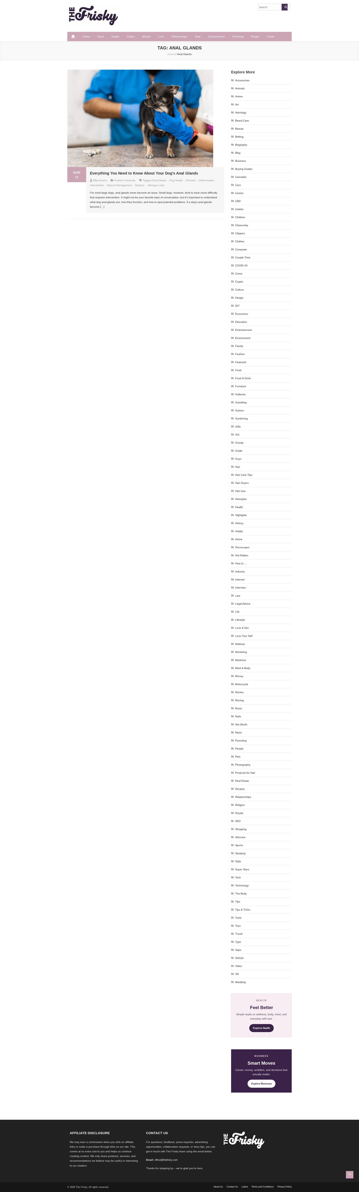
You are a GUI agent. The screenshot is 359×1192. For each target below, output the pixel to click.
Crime (238, 273)
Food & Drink (243, 378)
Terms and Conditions (262, 1186)
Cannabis (240, 176)
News (100, 36)
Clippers (240, 233)
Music (238, 708)
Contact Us (232, 1186)
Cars (238, 184)
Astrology (240, 112)
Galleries (240, 394)
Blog (237, 152)
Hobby (239, 531)
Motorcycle (241, 684)
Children (240, 217)
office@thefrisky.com (166, 1159)
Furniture (240, 386)
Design (239, 297)
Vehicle (239, 957)
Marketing (241, 651)
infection (191, 180)
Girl (237, 434)
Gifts (238, 426)
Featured (240, 362)
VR (237, 974)
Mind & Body (242, 668)
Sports (239, 845)
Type (238, 941)
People (239, 748)
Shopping (240, 829)
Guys (238, 458)
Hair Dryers (242, 482)
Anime (239, 96)
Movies (146, 36)
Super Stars (242, 869)
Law (237, 595)
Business (240, 160)
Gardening (241, 418)
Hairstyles (241, 499)
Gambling (241, 402)
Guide (238, 450)
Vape (238, 949)
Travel (270, 36)
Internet (239, 579)
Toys (238, 925)
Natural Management (119, 185)
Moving (239, 700)
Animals (130, 180)
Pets (237, 756)
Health (115, 36)
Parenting (238, 36)
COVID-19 (241, 265)
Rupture (140, 185)
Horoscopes (242, 547)
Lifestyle (240, 619)
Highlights (241, 515)
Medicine (240, 660)
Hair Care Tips (243, 474)
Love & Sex (242, 627)
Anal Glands (159, 180)
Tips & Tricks (242, 909)
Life (237, 611)
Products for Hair (245, 772)
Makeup (240, 643)
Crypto (239, 281)
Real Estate (242, 780)
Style (198, 36)
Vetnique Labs (156, 185)
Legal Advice (242, 603)
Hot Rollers (241, 555)
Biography (241, 144)
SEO (238, 821)
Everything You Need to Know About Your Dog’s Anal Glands (144, 173)
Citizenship (241, 225)
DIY (237, 305)
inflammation (206, 180)
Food (238, 370)
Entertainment (216, 36)
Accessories (242, 80)
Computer (241, 249)
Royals (255, 36)
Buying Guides (243, 168)
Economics (241, 313)
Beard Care (242, 120)
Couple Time (242, 257)
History (239, 523)
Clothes (239, 241)
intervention (97, 185)
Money (239, 676)
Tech (238, 877)
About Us (218, 1186)
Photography (242, 764)
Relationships (179, 36)
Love (161, 36)
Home (86, 36)
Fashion (240, 354)
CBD (238, 201)
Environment (242, 337)
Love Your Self (243, 635)
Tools (238, 917)
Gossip (239, 442)
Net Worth (241, 724)
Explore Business (261, 1083)
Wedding (240, 982)
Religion (240, 804)
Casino (239, 193)
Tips (237, 901)
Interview (240, 587)
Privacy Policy (284, 1186)
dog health (176, 180)
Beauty (239, 128)
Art (237, 104)
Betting (239, 136)
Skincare (240, 837)
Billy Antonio (100, 180)
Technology (242, 885)
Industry (240, 571)
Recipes (240, 788)
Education (241, 321)
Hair (237, 466)
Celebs (131, 36)
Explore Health (261, 1028)
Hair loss (240, 490)
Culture (239, 289)
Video (238, 965)
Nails (238, 716)
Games (239, 410)
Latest (245, 1186)
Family (239, 346)
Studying (240, 853)
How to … (241, 563)
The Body (241, 893)
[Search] (285, 7)
